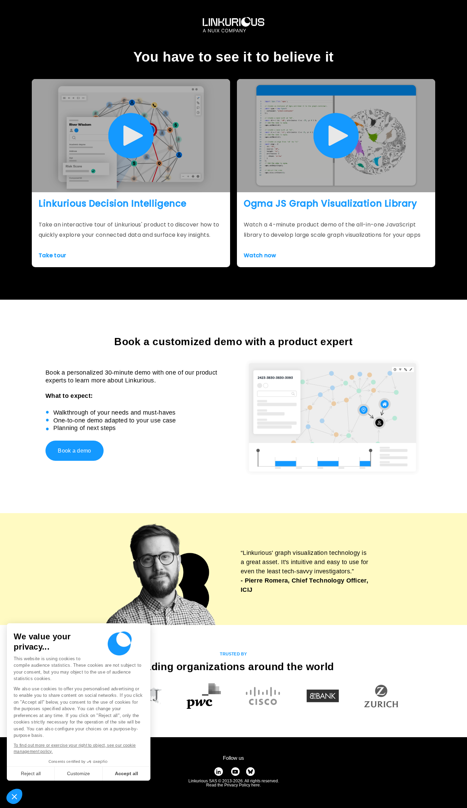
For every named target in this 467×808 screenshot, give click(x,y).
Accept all (126, 773)
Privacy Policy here (242, 785)
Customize (78, 773)
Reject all (31, 773)
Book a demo (74, 451)
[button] (14, 796)
